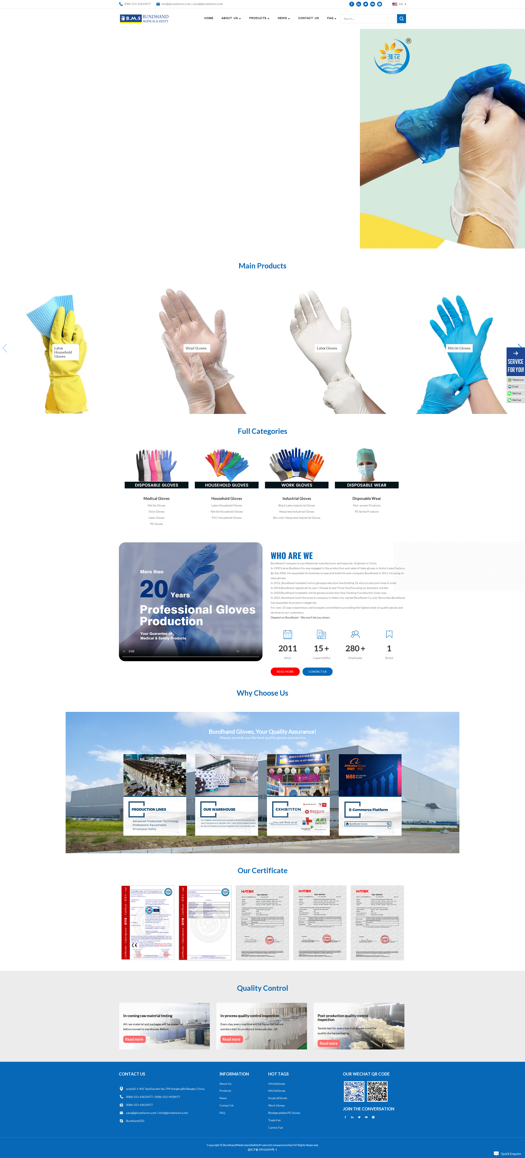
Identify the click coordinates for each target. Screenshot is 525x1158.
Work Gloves (276, 1105)
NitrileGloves (276, 1090)
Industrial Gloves (296, 498)
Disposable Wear (367, 498)
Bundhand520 (135, 1120)
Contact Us (308, 18)
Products (257, 18)
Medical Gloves (157, 498)
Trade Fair (274, 1120)
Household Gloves (226, 498)
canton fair (275, 1127)
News (282, 18)
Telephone (518, 379)
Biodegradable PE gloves (284, 1112)
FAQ (330, 18)
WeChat (516, 393)
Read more (285, 671)
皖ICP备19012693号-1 (262, 1149)
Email (515, 386)
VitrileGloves (276, 1083)
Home (208, 18)
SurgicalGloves (277, 1098)
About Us (229, 18)
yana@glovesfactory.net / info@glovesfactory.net (157, 1112)
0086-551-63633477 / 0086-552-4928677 (153, 1096)
